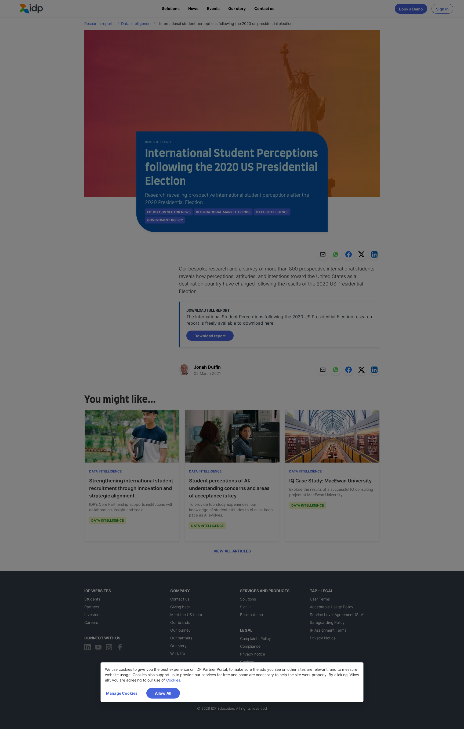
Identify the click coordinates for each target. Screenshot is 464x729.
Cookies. (173, 680)
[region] (232, 682)
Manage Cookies (121, 693)
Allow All (163, 693)
